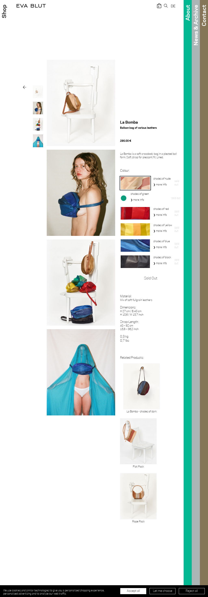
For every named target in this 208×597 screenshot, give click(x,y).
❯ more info (160, 184)
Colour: (124, 170)
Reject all (192, 591)
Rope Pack (138, 521)
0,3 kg (124, 338)
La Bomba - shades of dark (142, 411)
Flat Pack (138, 466)
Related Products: (132, 357)
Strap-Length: (129, 322)
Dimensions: (128, 307)
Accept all (133, 591)
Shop (3, 11)
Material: (126, 296)
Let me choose (162, 591)
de (173, 6)
